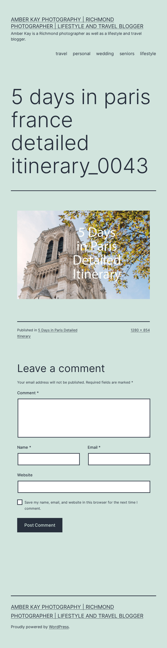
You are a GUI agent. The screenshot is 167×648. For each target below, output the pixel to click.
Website (25, 475)
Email (94, 447)
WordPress (59, 626)
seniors (127, 53)
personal (81, 53)
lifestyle (148, 53)
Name (24, 447)
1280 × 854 (140, 330)
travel (61, 53)
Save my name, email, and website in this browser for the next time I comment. (81, 505)
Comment (28, 393)
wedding (105, 53)
